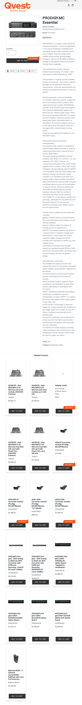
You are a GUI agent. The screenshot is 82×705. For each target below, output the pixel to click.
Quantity (9, 49)
